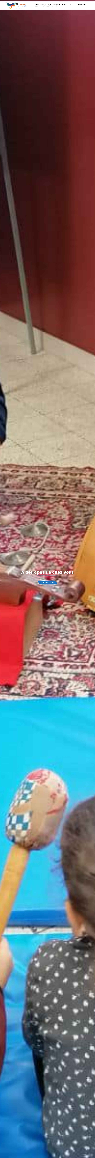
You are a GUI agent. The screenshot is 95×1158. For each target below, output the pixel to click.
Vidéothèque (65, 4)
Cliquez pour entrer (47, 588)
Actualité (72, 4)
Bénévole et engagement (54, 4)
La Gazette (43, 4)
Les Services (50, 6)
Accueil (37, 4)
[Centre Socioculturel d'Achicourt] (16, 5)
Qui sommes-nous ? (40, 6)
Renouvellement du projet (82, 4)
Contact (56, 6)
